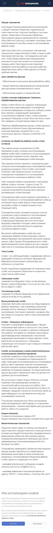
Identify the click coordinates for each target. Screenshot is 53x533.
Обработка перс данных (27, 10)
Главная (7, 10)
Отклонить (37, 524)
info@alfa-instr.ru (27, 467)
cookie (46, 10)
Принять (13, 523)
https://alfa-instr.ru (14, 50)
